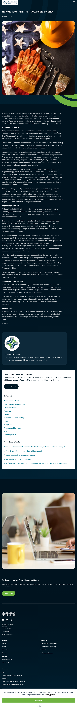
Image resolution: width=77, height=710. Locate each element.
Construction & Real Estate (14, 404)
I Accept (38, 700)
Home (4, 643)
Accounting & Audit (11, 401)
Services (4, 653)
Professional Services (12, 428)
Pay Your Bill (5, 662)
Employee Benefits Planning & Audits (13, 684)
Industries (5, 650)
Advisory (4, 678)
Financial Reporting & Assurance (12, 675)
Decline (38, 706)
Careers (4, 656)
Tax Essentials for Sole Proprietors (17, 459)
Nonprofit (43, 650)
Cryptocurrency (10, 407)
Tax (5, 431)
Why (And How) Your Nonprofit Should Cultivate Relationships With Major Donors (35, 463)
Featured (7, 411)
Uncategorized (10, 435)
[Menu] (74, 3)
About (4, 647)
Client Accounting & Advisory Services (13, 681)
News (6, 421)
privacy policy (50, 695)
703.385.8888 (6, 631)
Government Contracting (14, 418)
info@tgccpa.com (7, 634)
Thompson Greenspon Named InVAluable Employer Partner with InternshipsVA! (35, 447)
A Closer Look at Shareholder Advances (19, 455)
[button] (8, 593)
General (7, 414)
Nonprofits (8, 424)
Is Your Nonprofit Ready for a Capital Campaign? (23, 451)
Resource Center (7, 659)
